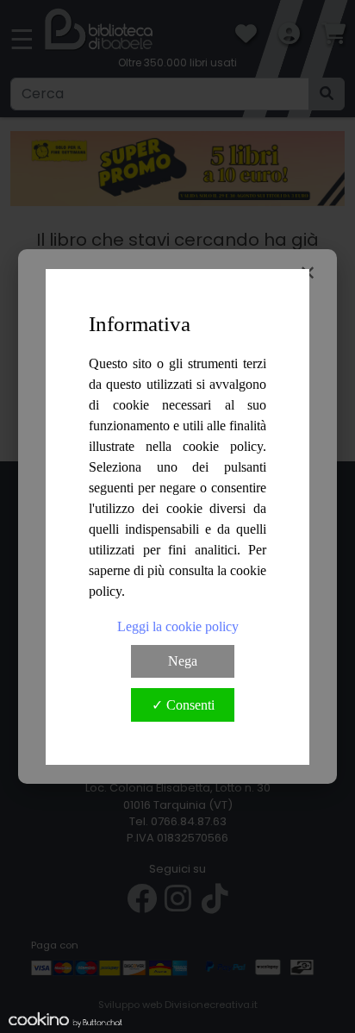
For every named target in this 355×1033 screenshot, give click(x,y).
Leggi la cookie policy (178, 626)
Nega (182, 661)
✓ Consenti (183, 705)
